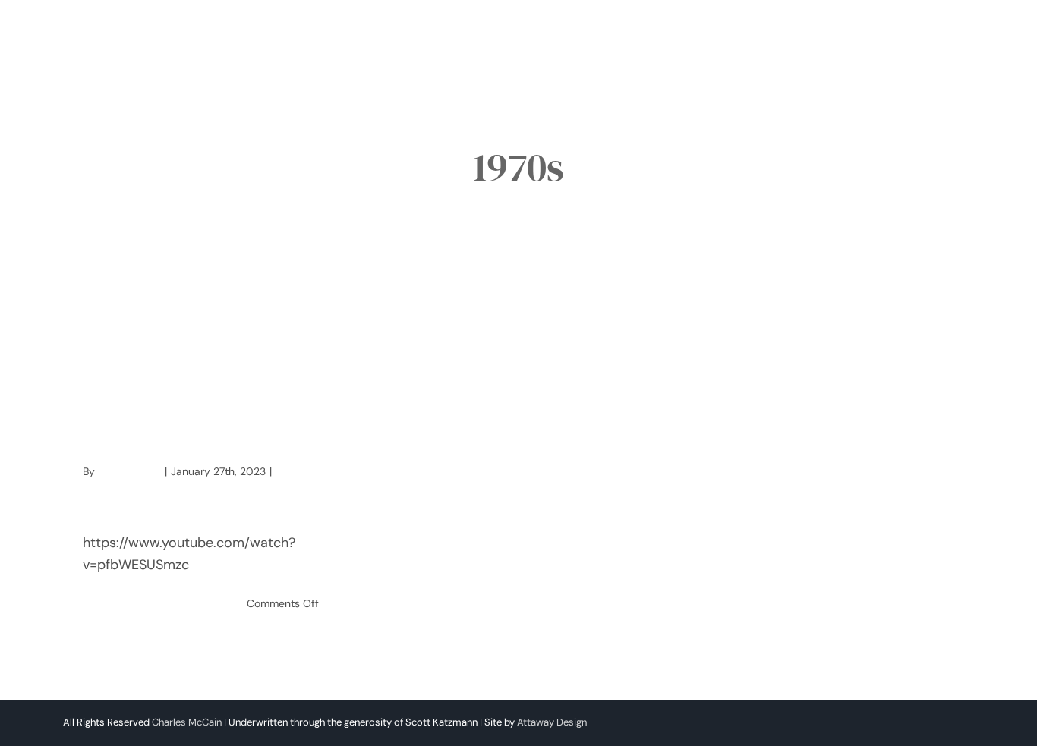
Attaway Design (552, 722)
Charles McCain (187, 722)
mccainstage (129, 471)
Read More (109, 603)
